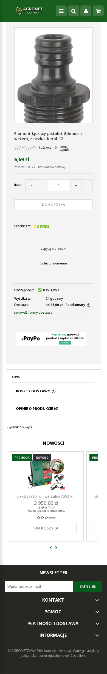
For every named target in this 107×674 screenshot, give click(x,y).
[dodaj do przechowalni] (61, 138)
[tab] (53, 378)
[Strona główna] (29, 11)
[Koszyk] (98, 10)
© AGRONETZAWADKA (26, 650)
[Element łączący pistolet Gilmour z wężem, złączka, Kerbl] (53, 81)
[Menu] (61, 10)
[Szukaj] (73, 10)
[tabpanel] (53, 427)
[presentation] (51, 547)
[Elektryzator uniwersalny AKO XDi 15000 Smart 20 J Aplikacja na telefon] (46, 474)
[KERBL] (42, 226)
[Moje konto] (85, 10)
